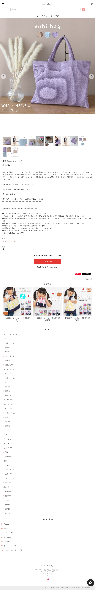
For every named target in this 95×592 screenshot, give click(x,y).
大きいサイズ (8, 404)
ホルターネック (10, 343)
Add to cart (47, 261)
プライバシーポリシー (12, 546)
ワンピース (9, 352)
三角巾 (7, 465)
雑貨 (4, 461)
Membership (9, 533)
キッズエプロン (8, 400)
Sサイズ (6, 430)
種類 (3, 238)
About (6, 524)
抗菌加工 (8, 496)
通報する (88, 279)
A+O (5, 435)
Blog (6, 528)
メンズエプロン (8, 369)
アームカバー (9, 470)
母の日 (7, 505)
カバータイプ (9, 356)
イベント (6, 500)
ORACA (6, 443)
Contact (7, 541)
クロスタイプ (9, 338)
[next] (91, 76)
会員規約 (87, 587)
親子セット (9, 456)
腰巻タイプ (9, 365)
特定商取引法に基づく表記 (13, 550)
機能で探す (7, 487)
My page (7, 537)
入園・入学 (9, 474)
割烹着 (7, 360)
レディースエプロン (10, 334)
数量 (3, 246)
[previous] (3, 76)
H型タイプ (8, 347)
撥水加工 (8, 491)
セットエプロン (8, 448)
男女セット (9, 452)
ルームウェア (9, 478)
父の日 (7, 509)
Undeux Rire (7, 439)
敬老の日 (8, 513)
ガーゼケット (9, 483)
